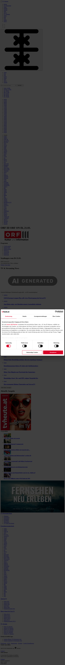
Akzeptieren (53, 352)
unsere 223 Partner (12, 324)
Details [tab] (24, 316)
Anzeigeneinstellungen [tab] (40, 316)
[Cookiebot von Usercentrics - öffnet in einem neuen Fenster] (56, 311)
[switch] (24, 346)
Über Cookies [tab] (56, 316)
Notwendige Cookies (32, 352)
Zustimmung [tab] (8, 316)
